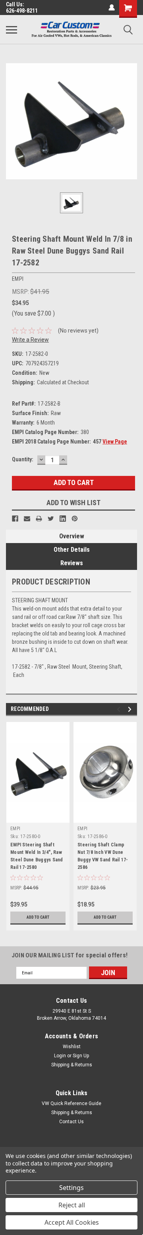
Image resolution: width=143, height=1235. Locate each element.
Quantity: (22, 459)
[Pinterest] (75, 518)
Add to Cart (38, 917)
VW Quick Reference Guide (71, 1103)
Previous (120, 709)
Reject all (71, 1205)
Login (60, 1055)
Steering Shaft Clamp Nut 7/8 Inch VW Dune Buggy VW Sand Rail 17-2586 (102, 856)
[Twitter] (51, 518)
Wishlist (72, 1046)
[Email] (27, 518)
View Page (114, 441)
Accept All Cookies (71, 1222)
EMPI (15, 828)
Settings (71, 1187)
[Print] (39, 518)
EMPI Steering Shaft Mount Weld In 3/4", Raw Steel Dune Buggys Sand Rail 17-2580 (36, 856)
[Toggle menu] (11, 29)
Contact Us (71, 1121)
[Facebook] (15, 518)
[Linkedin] (63, 518)
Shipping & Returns (71, 1065)
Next (131, 709)
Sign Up (81, 1055)
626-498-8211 (22, 11)
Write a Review (30, 339)
